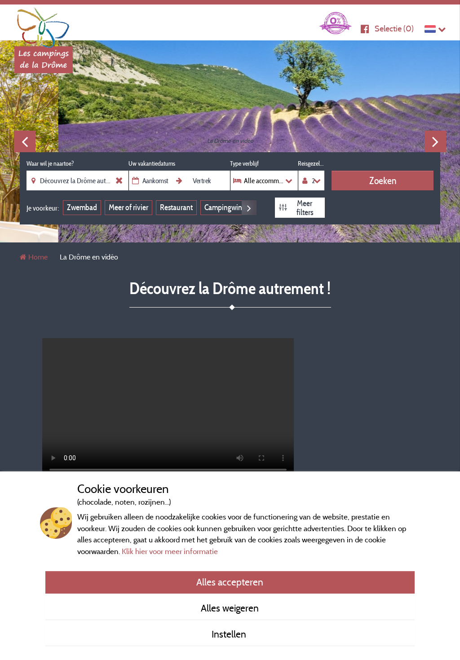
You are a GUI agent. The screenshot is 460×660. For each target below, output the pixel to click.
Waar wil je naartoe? (50, 163)
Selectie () (394, 28)
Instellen (230, 634)
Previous (24, 141)
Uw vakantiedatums (151, 163)
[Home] (43, 25)
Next (435, 141)
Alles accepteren (229, 582)
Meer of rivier (128, 207)
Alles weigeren (230, 608)
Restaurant (176, 207)
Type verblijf (244, 163)
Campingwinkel (227, 207)
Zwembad (82, 207)
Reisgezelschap (311, 163)
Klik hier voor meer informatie (170, 551)
